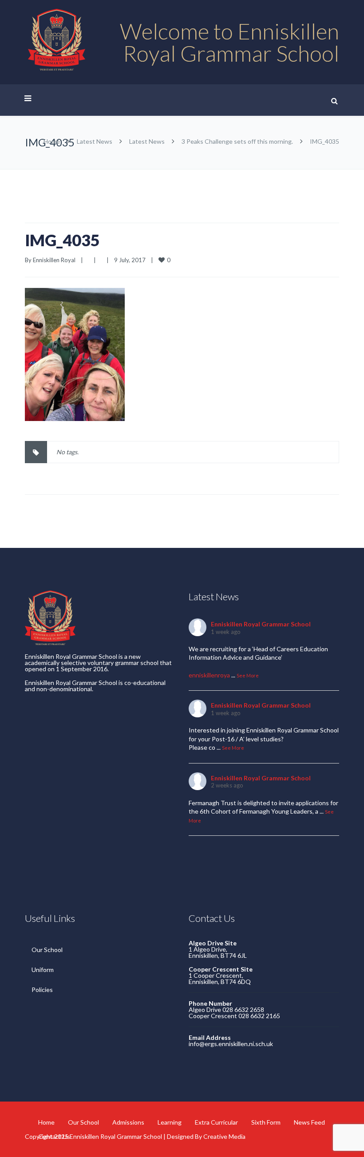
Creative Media (224, 1136)
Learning (170, 1122)
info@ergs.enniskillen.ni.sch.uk (231, 1043)
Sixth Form (266, 1122)
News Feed (309, 1122)
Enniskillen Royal (54, 260)
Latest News (94, 141)
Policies (42, 989)
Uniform (43, 969)
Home (52, 141)
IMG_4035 (62, 240)
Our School (47, 949)
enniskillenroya (209, 675)
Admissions (128, 1122)
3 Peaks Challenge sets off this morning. (237, 141)
